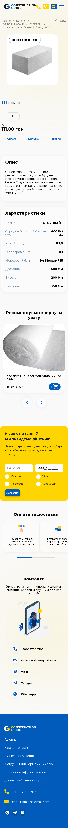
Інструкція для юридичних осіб (28, 764)
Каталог (21, 20)
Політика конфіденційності (25, 772)
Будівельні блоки (12, 24)
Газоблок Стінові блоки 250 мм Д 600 (25, 27)
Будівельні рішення (19, 756)
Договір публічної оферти (24, 780)
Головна (10, 739)
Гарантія (56, 138)
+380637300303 (24, 792)
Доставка (33, 138)
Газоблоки (35, 24)
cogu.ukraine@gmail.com (30, 802)
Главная (6, 20)
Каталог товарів (16, 747)
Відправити (12, 493)
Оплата (11, 138)
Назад (62, 20)
